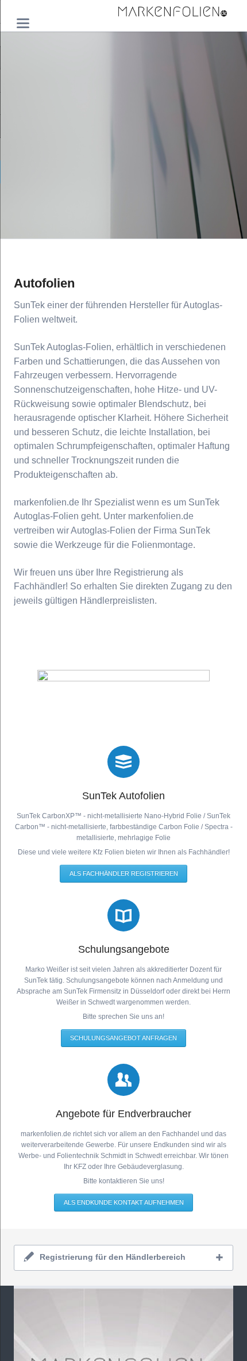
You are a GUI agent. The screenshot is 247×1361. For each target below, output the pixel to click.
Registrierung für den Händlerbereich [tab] (113, 1257)
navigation (23, 23)
